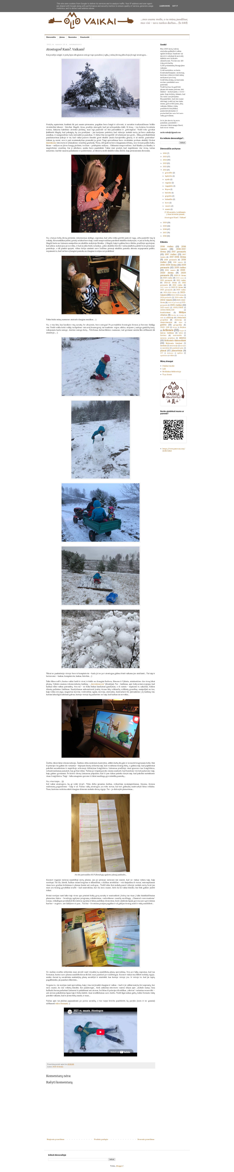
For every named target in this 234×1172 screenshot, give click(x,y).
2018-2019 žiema (168, 264)
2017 (165, 232)
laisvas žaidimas (167, 333)
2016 (165, 236)
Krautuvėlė (84, 37)
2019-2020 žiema (173, 271)
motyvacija (174, 345)
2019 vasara (170, 270)
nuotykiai (165, 348)
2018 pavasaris (170, 260)
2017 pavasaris (178, 251)
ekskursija (178, 320)
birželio (168, 193)
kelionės (168, 330)
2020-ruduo (168, 278)
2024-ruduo (179, 297)
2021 (165, 170)
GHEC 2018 (164, 327)
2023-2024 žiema (170, 292)
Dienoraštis (51, 37)
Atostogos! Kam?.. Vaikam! (175, 217)
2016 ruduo (166, 246)
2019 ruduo (180, 267)
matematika (177, 335)
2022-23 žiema (177, 287)
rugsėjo (168, 183)
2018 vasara (178, 262)
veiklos (171, 355)
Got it (175, 6)
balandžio (169, 199)
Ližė (164, 369)
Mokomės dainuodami (175, 340)
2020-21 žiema (58, 1067)
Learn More (164, 6)
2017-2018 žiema (178, 257)
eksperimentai (166, 322)
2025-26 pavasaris (174, 302)
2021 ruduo (181, 280)
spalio (167, 179)
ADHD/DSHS (178, 307)
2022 (165, 166)
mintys (182, 338)
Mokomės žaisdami (174, 343)
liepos (168, 189)
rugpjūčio (169, 186)
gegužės (168, 196)
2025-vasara (164, 307)
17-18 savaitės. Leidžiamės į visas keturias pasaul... (175, 213)
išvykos (183, 327)
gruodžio (169, 173)
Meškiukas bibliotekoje (171, 371)
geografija (177, 325)
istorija (175, 327)
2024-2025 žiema (177, 295)
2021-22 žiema (170, 282)
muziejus (183, 345)
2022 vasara (164, 287)
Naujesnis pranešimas (55, 1139)
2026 (165, 153)
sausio (168, 209)
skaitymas (170, 353)
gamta (163, 324)
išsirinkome (51, 143)
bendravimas (165, 312)
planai (163, 350)
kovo (167, 203)
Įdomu (62, 37)
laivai (181, 333)
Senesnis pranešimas (146, 1139)
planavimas (176, 350)
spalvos (180, 353)
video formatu (61, 1003)
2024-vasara (166, 300)
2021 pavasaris (166, 280)
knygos (181, 330)
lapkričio (169, 176)
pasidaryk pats (177, 348)
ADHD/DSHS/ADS (167, 310)
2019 (165, 226)
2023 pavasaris (166, 290)
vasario (168, 206)
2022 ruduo (177, 285)
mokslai (163, 345)
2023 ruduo (181, 290)
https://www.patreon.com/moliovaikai (173, 450)
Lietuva (163, 335)
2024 (165, 160)
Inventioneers (97, 684)
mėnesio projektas (167, 338)
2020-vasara (180, 278)
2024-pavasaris (165, 297)
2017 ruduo (171, 254)
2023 (165, 163)
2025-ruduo (176, 305)
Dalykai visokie (168, 366)
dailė (161, 317)
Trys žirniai (167, 374)
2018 (165, 229)
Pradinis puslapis (101, 1139)
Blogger (119, 1166)
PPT (161, 353)
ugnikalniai (163, 355)
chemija (181, 315)
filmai (180, 322)
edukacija (169, 317)
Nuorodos (72, 37)
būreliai (173, 315)
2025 (165, 156)
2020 (165, 222)
